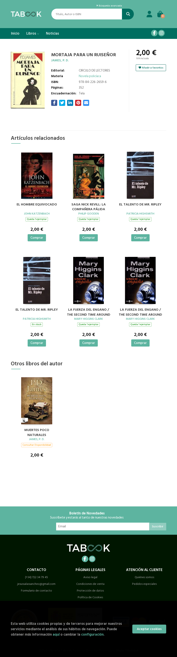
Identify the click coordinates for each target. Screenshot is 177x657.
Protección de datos (90, 590)
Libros (31, 33)
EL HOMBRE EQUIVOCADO (37, 204)
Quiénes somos (144, 577)
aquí (56, 634)
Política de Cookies (90, 597)
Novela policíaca (90, 76)
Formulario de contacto (36, 590)
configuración (92, 634)
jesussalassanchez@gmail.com (36, 583)
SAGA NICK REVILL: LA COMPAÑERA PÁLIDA (88, 206)
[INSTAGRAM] (161, 33)
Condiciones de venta (90, 583)
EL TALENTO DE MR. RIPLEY (140, 204)
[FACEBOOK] (154, 33)
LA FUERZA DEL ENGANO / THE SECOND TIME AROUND (88, 311)
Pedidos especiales (144, 583)
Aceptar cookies (149, 629)
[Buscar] (128, 14)
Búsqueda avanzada (110, 5)
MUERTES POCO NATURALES (36, 432)
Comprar (36, 237)
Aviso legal (90, 577)
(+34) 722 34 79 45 (36, 577)
